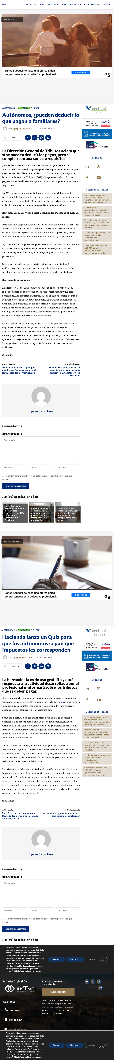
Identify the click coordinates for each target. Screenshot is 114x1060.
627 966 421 (15, 1020)
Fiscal (36, 108)
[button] (108, 4)
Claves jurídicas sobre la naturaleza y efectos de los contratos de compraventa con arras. (67, 514)
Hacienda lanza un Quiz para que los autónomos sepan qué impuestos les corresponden (19, 370)
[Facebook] (28, 138)
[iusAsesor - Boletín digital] (3, 4)
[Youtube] (99, 178)
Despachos (24, 108)
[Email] (48, 138)
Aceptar (56, 1045)
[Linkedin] (87, 167)
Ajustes (92, 1045)
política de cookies (33, 1057)
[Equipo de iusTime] (5, 129)
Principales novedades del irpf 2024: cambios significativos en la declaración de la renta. (95, 249)
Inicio (6, 19)
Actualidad (15, 19)
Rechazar (74, 1045)
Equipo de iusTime (22, 129)
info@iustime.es (17, 1029)
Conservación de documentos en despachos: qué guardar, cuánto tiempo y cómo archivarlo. (39, 514)
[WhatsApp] (41, 138)
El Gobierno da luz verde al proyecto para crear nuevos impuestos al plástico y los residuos (64, 371)
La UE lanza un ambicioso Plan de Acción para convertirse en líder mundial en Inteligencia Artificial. (15, 513)
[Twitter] (35, 138)
